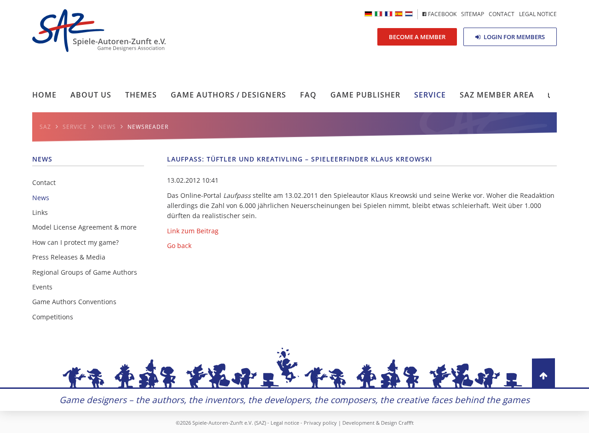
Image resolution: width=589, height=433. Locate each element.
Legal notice (285, 422)
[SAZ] (389, 14)
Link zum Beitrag (193, 230)
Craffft (406, 422)
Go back (179, 245)
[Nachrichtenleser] (368, 14)
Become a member (417, 37)
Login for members (513, 37)
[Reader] (378, 14)
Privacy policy (320, 422)
